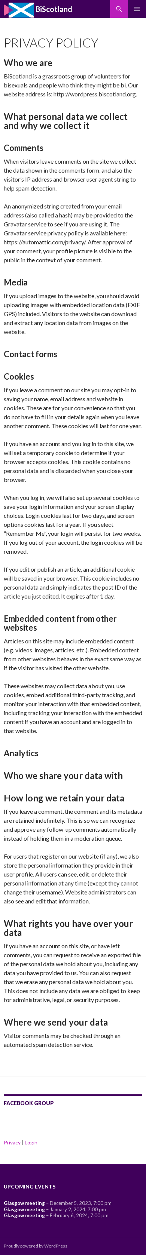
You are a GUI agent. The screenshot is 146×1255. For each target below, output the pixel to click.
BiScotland (53, 8)
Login (31, 1142)
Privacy (12, 1142)
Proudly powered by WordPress (35, 1246)
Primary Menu (137, 9)
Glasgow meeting (24, 1203)
